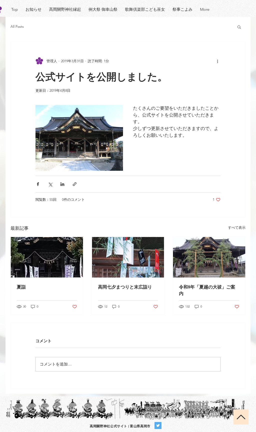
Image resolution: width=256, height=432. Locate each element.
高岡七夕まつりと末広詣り (125, 287)
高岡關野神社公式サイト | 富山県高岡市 (120, 426)
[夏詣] (47, 257)
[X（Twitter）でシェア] (50, 184)
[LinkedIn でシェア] (62, 184)
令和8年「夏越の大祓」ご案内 (207, 290)
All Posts (17, 26)
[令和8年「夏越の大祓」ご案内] (209, 257)
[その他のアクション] (217, 61)
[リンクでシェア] (74, 184)
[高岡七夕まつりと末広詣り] (128, 257)
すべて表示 (237, 227)
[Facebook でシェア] (38, 184)
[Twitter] (158, 425)
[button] (239, 27)
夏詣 (21, 287)
